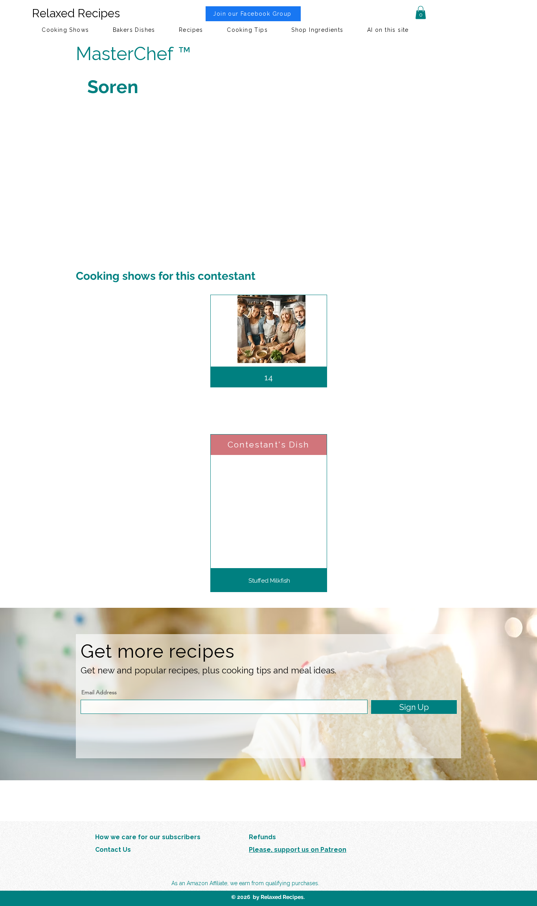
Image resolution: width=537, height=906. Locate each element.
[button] (420, 12)
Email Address (99, 692)
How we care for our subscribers (147, 837)
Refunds (262, 837)
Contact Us (113, 849)
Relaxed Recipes (76, 13)
